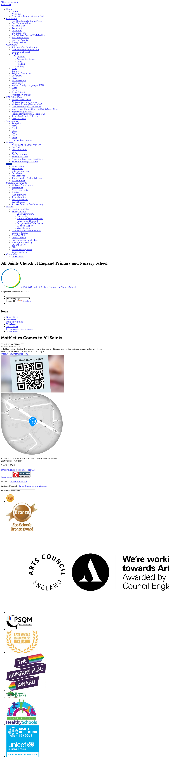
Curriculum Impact (21, 52)
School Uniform (19, 252)
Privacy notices (19, 42)
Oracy (20, 61)
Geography (17, 76)
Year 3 (14, 130)
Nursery (10, 142)
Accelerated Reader (26, 59)
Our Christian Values (21, 23)
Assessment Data (20, 190)
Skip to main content (9, 2)
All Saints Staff (18, 26)
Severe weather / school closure (27, 178)
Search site (5, 490)
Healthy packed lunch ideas (25, 240)
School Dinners (19, 238)
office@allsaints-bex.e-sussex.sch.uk (18, 470)
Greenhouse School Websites (33, 486)
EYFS (14, 152)
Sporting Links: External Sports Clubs (29, 114)
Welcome (16, 14)
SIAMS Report (18, 202)
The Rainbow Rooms (22, 140)
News (9, 164)
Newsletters (17, 168)
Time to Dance (19, 118)
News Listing (18, 166)
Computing (17, 83)
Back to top (6, 4)
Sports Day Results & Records (25, 116)
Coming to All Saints (21, 209)
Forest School (18, 92)
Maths (14, 68)
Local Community (25, 214)
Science (15, 71)
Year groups (12, 121)
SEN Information (20, 199)
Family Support (19, 211)
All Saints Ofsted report (23, 185)
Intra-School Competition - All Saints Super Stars (35, 109)
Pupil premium (19, 195)
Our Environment (20, 154)
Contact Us (11, 254)
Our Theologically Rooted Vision (27, 21)
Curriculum (11, 45)
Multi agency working (22, 242)
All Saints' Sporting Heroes (24, 102)
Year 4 (14, 133)
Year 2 (14, 128)
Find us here (18, 257)
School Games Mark (21, 99)
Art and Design (19, 80)
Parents (9, 207)
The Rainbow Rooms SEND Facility (28, 35)
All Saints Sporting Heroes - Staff (27, 104)
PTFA (14, 247)
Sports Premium (19, 197)
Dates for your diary (21, 171)
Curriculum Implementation (25, 49)
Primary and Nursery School (48, 287)
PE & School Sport (14, 97)
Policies (15, 192)
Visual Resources (25, 228)
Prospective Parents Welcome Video (29, 16)
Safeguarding (18, 28)
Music (14, 88)
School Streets (18, 180)
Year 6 (14, 138)
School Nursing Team (22, 249)
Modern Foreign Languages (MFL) (28, 85)
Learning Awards (20, 40)
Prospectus (6, 477)
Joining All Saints (20, 157)
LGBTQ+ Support (25, 226)
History (15, 78)
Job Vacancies (18, 176)
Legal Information (18, 481)
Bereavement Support (27, 221)
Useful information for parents (26, 230)
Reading (21, 64)
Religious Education (21, 73)
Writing (20, 66)
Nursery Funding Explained (25, 161)
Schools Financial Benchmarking (27, 204)
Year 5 (14, 135)
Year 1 (14, 126)
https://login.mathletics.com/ (14, 354)
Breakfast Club (18, 235)
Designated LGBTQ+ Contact (30, 223)
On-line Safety (18, 245)
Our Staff (16, 147)
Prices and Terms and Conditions (27, 159)
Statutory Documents (16, 183)
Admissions (17, 188)
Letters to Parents (20, 233)
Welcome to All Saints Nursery (26, 145)
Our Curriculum (19, 149)
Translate (26, 301)
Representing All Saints (23, 111)
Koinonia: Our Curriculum (24, 47)
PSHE (14, 90)
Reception (16, 123)
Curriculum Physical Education (26, 107)
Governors (17, 30)
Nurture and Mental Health (30, 218)
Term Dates (17, 173)
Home (9, 9)
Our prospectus (19, 33)
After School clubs (20, 38)
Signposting (22, 216)
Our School (11, 18)
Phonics (21, 57)
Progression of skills (21, 95)
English (15, 54)
